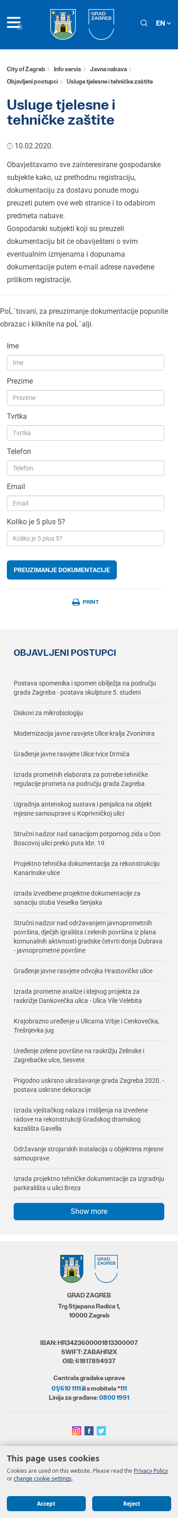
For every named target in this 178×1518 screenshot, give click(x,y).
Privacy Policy (151, 1471)
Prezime (20, 381)
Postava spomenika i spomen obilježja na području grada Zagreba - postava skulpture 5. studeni (85, 688)
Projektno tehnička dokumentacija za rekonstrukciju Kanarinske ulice (87, 868)
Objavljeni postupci (32, 81)
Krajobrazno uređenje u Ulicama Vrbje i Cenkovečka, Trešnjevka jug (86, 1025)
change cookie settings (43, 1478)
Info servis (67, 69)
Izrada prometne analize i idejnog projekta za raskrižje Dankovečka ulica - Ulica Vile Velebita (78, 996)
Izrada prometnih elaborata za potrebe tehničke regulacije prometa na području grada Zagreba (81, 779)
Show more (89, 1211)
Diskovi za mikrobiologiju (48, 713)
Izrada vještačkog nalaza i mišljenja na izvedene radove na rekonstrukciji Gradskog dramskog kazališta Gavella (81, 1119)
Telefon (19, 451)
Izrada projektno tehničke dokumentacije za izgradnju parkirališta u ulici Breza (89, 1183)
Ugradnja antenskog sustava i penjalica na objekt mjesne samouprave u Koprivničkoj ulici (83, 809)
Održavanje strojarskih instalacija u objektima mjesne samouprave (88, 1153)
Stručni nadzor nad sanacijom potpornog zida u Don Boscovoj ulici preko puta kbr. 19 (87, 838)
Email (16, 486)
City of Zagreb (26, 69)
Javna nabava (108, 69)
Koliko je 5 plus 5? (36, 521)
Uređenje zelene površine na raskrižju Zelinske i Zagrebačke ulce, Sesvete (79, 1055)
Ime (13, 346)
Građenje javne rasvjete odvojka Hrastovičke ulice (83, 971)
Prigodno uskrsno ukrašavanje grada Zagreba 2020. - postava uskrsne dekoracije (89, 1085)
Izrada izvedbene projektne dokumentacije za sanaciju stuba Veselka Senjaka (77, 898)
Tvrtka (17, 416)
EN (161, 23)
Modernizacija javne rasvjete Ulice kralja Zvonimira (84, 733)
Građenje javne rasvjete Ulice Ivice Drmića (72, 754)
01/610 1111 (66, 1388)
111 (123, 1388)
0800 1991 (114, 1397)
